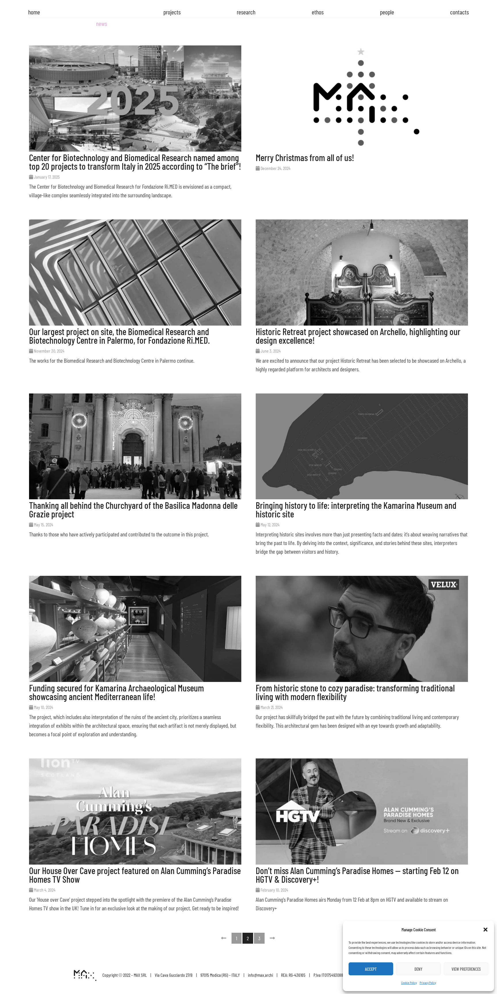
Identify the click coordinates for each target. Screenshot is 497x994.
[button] (485, 929)
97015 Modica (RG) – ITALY (220, 975)
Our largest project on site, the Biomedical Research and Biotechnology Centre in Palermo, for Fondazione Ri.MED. (119, 335)
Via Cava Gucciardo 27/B (173, 975)
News (101, 23)
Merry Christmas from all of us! (305, 157)
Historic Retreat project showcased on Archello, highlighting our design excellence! (358, 335)
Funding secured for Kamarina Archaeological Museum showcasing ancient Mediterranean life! (116, 692)
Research (246, 12)
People (387, 12)
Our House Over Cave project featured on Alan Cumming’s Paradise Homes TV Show (135, 874)
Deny (418, 969)
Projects (172, 12)
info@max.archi (260, 975)
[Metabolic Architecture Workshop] (85, 978)
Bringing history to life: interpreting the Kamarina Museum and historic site (356, 509)
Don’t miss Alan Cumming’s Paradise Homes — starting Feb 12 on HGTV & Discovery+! (357, 874)
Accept (371, 969)
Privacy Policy (428, 982)
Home (34, 12)
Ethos (318, 12)
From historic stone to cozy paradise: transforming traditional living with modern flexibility (355, 692)
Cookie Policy (409, 982)
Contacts (459, 12)
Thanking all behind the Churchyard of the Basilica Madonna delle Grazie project (133, 509)
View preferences (466, 969)
